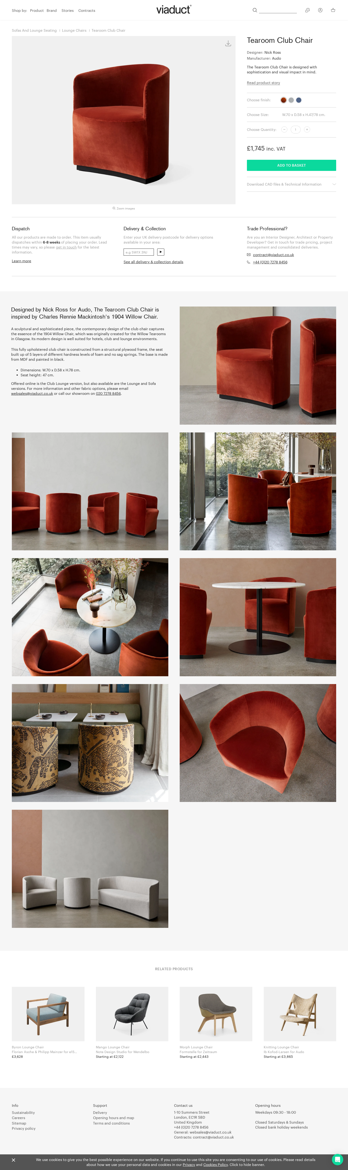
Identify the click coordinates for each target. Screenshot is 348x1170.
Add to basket (291, 165)
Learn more (21, 261)
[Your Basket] (333, 10)
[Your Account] (320, 11)
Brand (52, 10)
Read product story (263, 82)
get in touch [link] (66, 247)
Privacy (189, 1164)
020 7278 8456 (108, 393)
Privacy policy (24, 1128)
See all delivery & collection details (153, 262)
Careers (18, 1118)
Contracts (86, 10)
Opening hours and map (113, 1118)
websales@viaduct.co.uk (32, 393)
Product (37, 10)
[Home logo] (174, 9)
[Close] (13, 1160)
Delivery (100, 1112)
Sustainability (23, 1112)
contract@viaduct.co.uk (273, 255)
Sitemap (19, 1123)
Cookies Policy (215, 1164)
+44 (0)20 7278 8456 (270, 262)
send (160, 252)
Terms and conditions (111, 1123)
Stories (68, 10)
